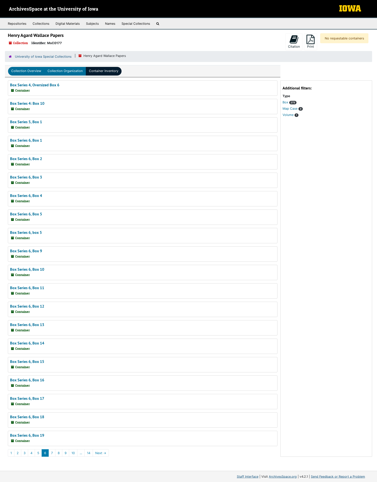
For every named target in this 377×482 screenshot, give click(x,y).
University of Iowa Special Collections (43, 56)
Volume (290, 115)
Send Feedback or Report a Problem (338, 476)
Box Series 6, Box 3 (26, 177)
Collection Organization (65, 71)
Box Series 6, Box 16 (27, 380)
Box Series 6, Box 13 (27, 324)
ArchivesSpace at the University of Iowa (53, 9)
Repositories (17, 24)
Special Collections (136, 24)
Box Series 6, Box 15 (27, 361)
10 (73, 453)
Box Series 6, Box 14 (27, 343)
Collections (41, 24)
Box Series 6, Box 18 (27, 416)
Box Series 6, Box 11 (27, 287)
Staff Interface (247, 476)
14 (88, 453)
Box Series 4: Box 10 (27, 103)
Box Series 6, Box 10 (27, 269)
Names (110, 24)
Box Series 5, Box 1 (26, 121)
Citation (294, 46)
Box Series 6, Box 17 (27, 398)
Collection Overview (26, 71)
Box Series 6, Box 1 (26, 140)
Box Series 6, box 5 (26, 232)
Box (289, 102)
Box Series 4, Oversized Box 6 (34, 84)
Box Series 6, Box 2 (26, 158)
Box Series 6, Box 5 (26, 214)
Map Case (292, 108)
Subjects (92, 24)
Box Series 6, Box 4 (26, 195)
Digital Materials (68, 24)
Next (100, 453)
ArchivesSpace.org (283, 476)
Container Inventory (103, 71)
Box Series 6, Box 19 (27, 435)
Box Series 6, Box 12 (27, 306)
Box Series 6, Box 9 (26, 250)
